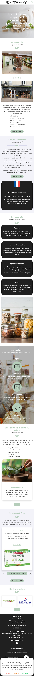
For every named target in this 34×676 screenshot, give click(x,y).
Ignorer (16, 673)
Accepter (25, 673)
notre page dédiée (17, 669)
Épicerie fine (14, 116)
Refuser (8, 673)
